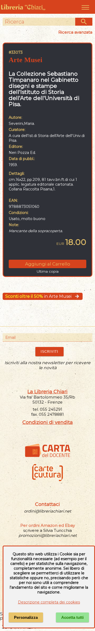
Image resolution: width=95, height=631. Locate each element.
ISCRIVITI (49, 352)
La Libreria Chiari (47, 392)
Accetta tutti (72, 617)
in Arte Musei (38, 296)
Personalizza (26, 617)
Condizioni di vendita (47, 422)
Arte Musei (25, 60)
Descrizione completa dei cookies (49, 602)
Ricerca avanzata (75, 32)
